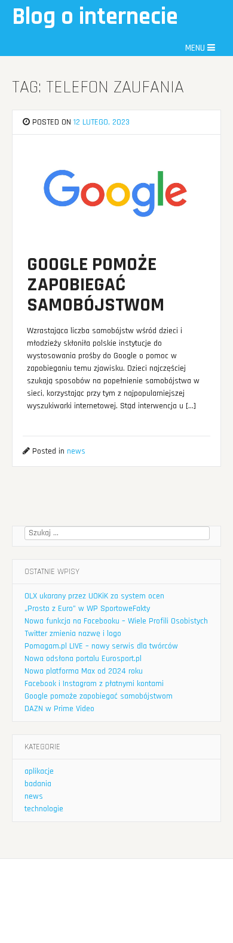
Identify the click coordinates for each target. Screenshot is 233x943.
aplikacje (39, 771)
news (76, 451)
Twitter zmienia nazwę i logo (72, 633)
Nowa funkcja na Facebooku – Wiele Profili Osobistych (116, 621)
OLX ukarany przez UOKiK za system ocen (94, 596)
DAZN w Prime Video (59, 708)
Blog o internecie (95, 17)
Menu (196, 48)
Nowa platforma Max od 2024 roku (83, 671)
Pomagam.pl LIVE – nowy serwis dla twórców (101, 646)
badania (37, 783)
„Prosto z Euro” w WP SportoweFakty (87, 608)
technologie (43, 809)
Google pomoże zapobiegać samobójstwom (98, 696)
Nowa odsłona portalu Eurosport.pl (83, 658)
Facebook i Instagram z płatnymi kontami (94, 683)
